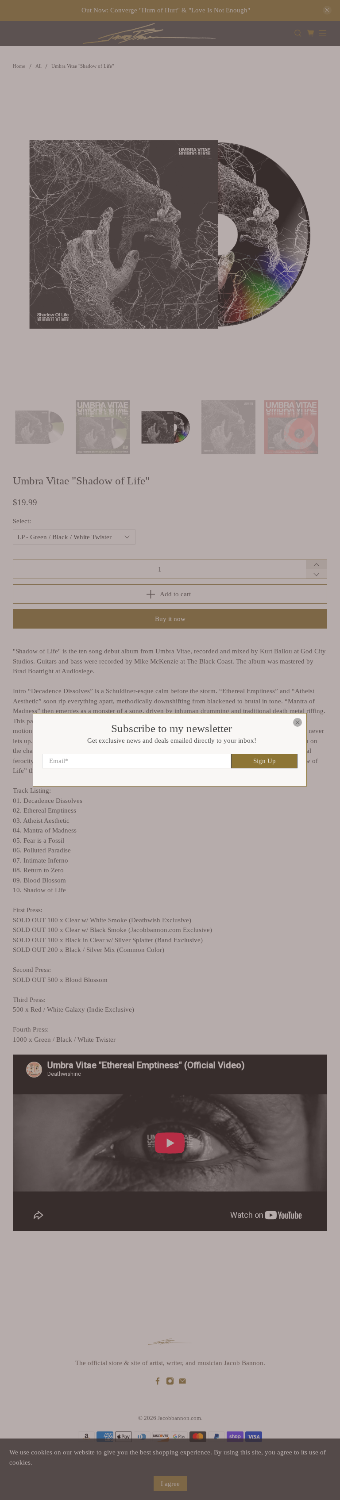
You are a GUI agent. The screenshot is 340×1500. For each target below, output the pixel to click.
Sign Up (264, 761)
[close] (298, 722)
